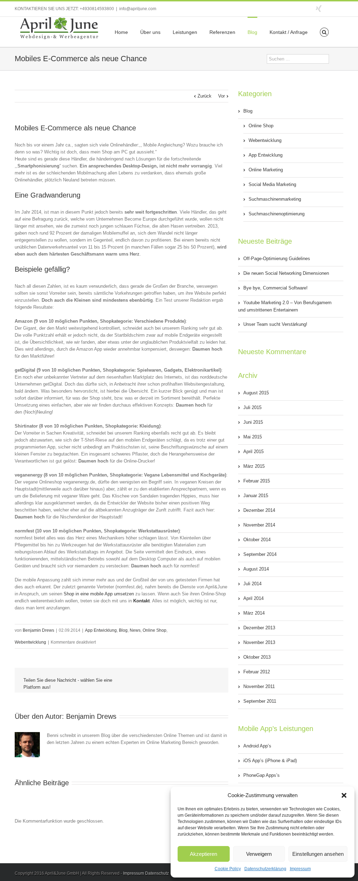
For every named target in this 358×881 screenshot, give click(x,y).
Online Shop (154, 630)
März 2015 (254, 466)
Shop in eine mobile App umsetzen (99, 593)
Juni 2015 (253, 422)
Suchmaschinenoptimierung (277, 213)
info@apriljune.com (137, 8)
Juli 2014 (252, 583)
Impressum (300, 868)
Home (121, 32)
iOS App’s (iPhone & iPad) (270, 760)
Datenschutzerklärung (265, 868)
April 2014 (253, 598)
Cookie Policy (228, 868)
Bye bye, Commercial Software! (275, 288)
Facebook (341, 8)
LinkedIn (150, 703)
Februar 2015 (256, 481)
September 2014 (260, 554)
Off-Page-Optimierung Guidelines (276, 258)
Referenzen (222, 32)
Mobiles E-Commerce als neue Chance (75, 128)
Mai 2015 (252, 436)
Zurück (205, 96)
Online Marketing (266, 169)
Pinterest (198, 704)
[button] (344, 795)
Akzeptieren (203, 854)
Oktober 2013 (257, 657)
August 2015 (256, 392)
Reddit (166, 703)
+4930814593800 (97, 8)
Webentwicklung (30, 642)
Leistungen (185, 32)
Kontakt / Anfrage (289, 32)
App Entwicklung (101, 630)
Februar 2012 (256, 671)
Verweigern (259, 854)
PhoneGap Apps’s (261, 775)
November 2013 (259, 642)
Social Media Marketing (272, 184)
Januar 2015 (255, 495)
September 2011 (259, 701)
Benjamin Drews (38, 630)
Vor (221, 96)
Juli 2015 (252, 407)
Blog (252, 32)
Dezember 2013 (259, 627)
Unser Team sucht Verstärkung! (275, 324)
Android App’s (257, 746)
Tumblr (182, 703)
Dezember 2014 (259, 510)
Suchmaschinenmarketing (275, 199)
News (135, 630)
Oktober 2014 (257, 539)
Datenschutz (157, 873)
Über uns (150, 32)
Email (214, 703)
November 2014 (259, 525)
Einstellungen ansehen (318, 854)
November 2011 (259, 686)
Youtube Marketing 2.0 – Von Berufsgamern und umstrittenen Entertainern (284, 306)
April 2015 (253, 451)
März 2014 (254, 613)
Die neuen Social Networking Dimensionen (286, 273)
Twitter (331, 8)
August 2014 (256, 569)
